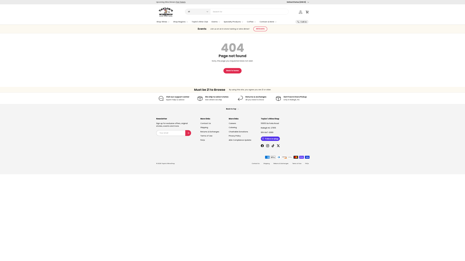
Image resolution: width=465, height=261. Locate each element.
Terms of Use (206, 135)
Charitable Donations (238, 131)
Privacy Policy (235, 135)
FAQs (202, 140)
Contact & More (267, 21)
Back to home (232, 70)
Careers (232, 123)
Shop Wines (162, 21)
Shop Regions (179, 21)
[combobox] (236, 11)
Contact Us (205, 123)
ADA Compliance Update (240, 140)
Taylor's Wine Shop (168, 163)
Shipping (204, 127)
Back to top (231, 109)
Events (215, 21)
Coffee (250, 21)
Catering (233, 127)
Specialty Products (232, 21)
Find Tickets (181, 2)
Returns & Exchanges (209, 131)
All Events (260, 29)
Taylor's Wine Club (200, 21)
